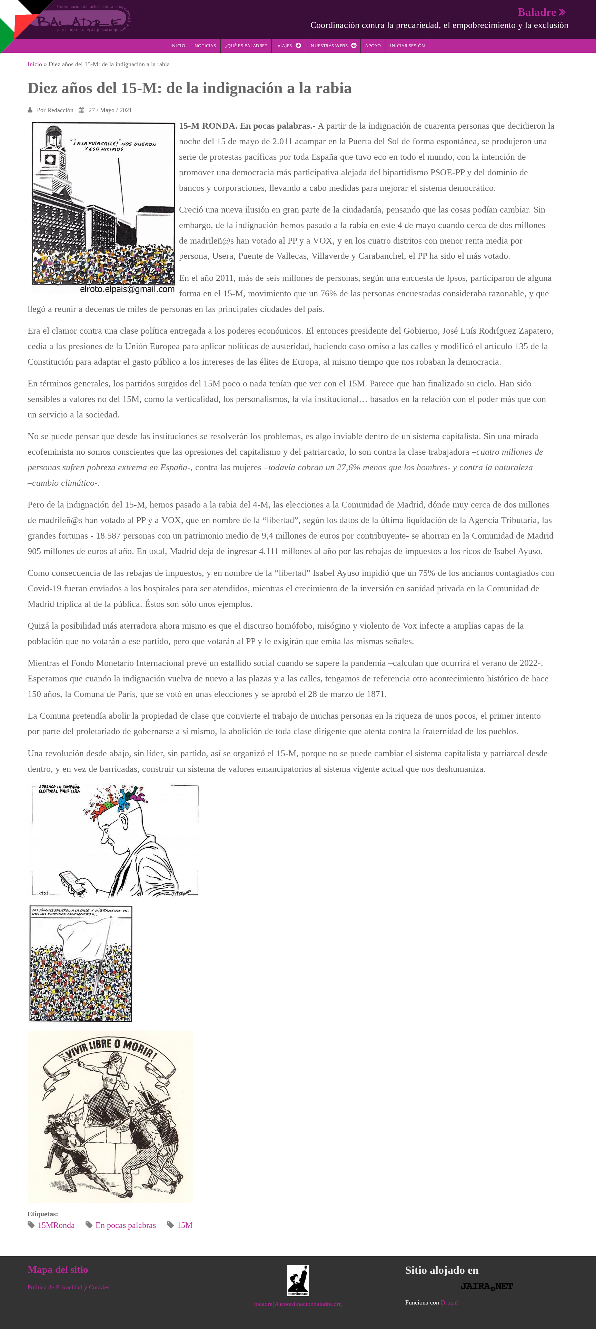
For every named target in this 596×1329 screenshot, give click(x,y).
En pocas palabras (126, 1225)
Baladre (537, 12)
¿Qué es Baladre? (246, 45)
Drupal (449, 1302)
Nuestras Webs (329, 45)
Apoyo (373, 45)
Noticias (205, 45)
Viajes (285, 45)
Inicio (177, 45)
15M (184, 1225)
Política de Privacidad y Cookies (68, 1287)
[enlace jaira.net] (486, 1287)
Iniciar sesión (407, 45)
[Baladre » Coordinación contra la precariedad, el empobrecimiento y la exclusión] (79, 17)
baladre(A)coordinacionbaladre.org (298, 1303)
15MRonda (56, 1225)
